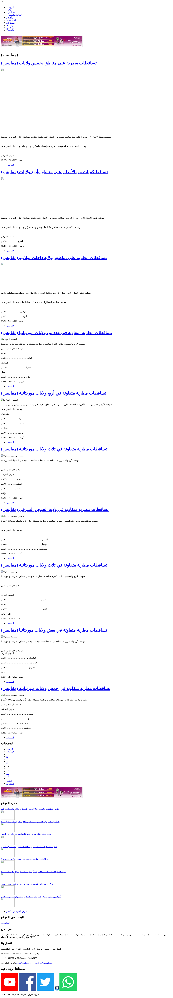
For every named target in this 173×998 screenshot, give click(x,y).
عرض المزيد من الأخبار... (17, 911)
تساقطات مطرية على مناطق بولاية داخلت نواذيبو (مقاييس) (54, 257)
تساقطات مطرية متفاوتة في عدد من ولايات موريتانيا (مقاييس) (56, 332)
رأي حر (9, 17)
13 (7, 773)
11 (7, 769)
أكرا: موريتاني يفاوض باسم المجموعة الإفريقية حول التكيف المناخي (31, 897)
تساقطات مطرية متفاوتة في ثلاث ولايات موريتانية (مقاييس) (54, 448)
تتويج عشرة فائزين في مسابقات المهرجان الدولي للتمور (26, 834)
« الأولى (9, 749)
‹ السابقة (10, 752)
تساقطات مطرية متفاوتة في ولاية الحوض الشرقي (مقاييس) (55, 509)
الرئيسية (10, 7)
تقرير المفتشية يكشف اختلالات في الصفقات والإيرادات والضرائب (30, 809)
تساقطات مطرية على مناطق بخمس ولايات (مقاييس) (49, 62)
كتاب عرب (11, 20)
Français (10, 30)
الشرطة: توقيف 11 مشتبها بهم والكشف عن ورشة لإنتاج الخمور (29, 846)
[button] (2, 2)
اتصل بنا (10, 25)
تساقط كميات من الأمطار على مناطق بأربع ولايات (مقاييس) (54, 171)
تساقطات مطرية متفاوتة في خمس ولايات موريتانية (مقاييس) (55, 688)
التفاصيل (10, 165)
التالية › (9, 781)
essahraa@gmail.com (44, 963)
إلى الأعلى (5, 923)
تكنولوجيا (10, 22)
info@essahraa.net (24, 963)
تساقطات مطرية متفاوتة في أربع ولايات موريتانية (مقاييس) (53, 393)
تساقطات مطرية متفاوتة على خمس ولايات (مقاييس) (24, 859)
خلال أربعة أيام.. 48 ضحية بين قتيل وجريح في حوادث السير (27, 884)
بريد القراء (11, 12)
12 (7, 771)
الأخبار (9, 10)
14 (7, 776)
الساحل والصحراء (14, 15)
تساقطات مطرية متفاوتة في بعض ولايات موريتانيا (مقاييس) (54, 630)
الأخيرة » (10, 783)
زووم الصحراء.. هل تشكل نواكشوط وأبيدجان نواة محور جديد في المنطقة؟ (33, 871)
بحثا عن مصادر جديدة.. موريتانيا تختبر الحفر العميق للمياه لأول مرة (30, 821)
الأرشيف (10, 28)
